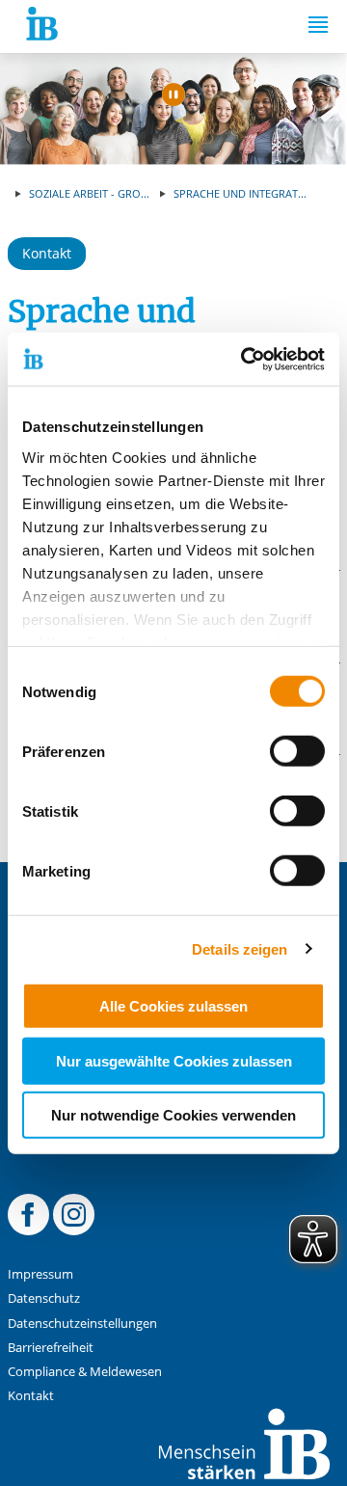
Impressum (40, 1274)
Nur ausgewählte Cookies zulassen (174, 1060)
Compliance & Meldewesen (85, 1372)
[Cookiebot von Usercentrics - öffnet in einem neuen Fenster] (245, 358)
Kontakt (46, 253)
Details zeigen (239, 948)
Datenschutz (44, 1298)
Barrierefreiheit (50, 1347)
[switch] (297, 751)
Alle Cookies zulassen (173, 1006)
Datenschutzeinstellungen (82, 1323)
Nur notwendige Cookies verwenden (173, 1115)
